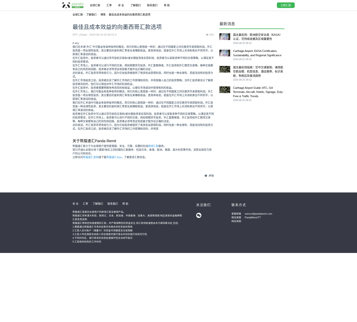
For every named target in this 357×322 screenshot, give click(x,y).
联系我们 (152, 5)
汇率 (109, 5)
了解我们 (135, 5)
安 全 (121, 5)
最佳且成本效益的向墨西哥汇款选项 (129, 14)
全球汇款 (95, 5)
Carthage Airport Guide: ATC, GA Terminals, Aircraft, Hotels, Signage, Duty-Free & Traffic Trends (258, 92)
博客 (103, 14)
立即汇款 (286, 5)
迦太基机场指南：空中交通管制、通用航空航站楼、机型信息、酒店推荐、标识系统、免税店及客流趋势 (258, 71)
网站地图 (236, 221)
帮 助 (167, 5)
